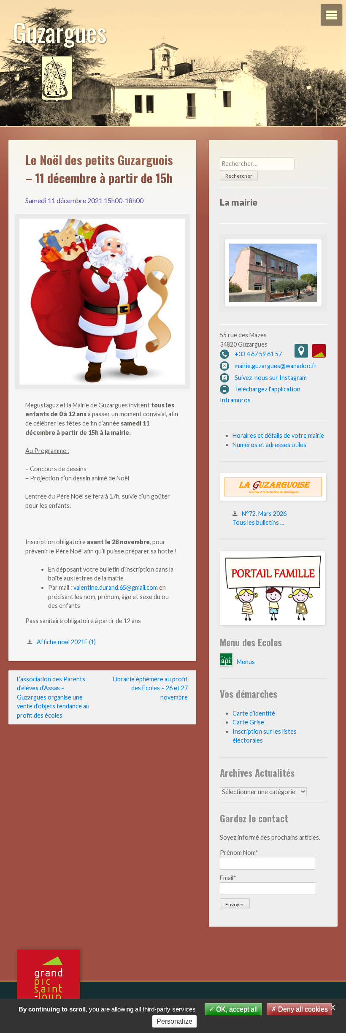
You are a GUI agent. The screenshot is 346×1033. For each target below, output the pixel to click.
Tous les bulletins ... (258, 522)
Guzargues (60, 31)
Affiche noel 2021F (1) (66, 641)
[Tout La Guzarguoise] (273, 498)
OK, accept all (236, 1009)
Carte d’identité (253, 713)
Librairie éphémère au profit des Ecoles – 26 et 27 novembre (150, 688)
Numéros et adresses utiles (269, 444)
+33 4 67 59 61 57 (258, 354)
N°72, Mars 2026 (264, 513)
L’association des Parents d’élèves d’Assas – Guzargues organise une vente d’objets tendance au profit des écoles (53, 697)
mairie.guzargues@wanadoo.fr (276, 365)
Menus (246, 661)
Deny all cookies (302, 1009)
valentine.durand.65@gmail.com (115, 587)
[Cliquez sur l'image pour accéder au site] (272, 623)
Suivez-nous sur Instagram (271, 377)
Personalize (174, 1021)
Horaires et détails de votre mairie (278, 435)
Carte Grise (248, 722)
